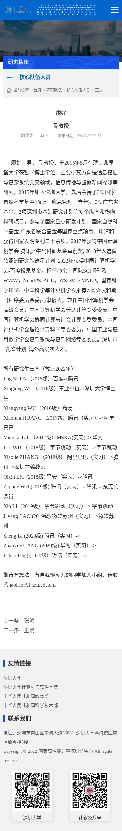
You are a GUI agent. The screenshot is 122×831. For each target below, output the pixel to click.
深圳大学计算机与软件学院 (30, 687)
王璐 (29, 630)
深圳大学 (12, 678)
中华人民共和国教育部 (26, 696)
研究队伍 (54, 90)
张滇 (29, 621)
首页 (37, 90)
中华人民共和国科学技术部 (30, 705)
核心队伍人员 (78, 90)
